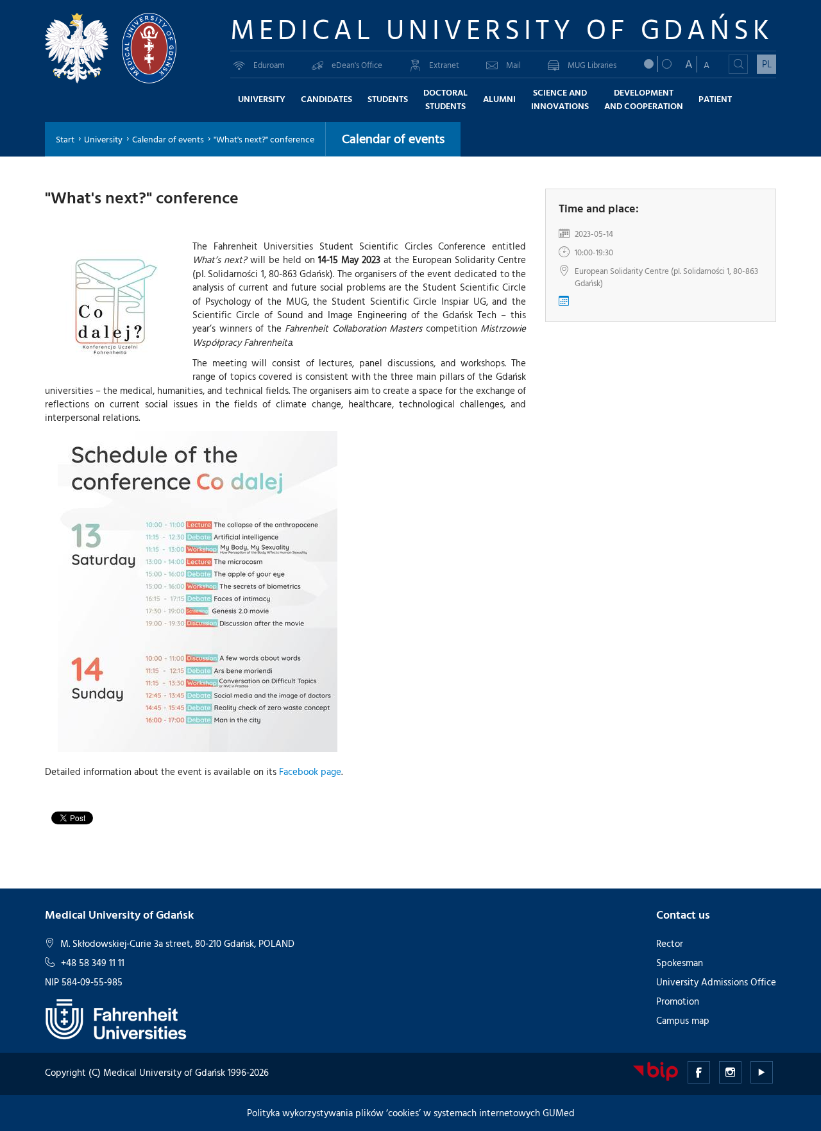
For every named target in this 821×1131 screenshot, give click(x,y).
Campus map (682, 1020)
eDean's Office (357, 64)
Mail (513, 64)
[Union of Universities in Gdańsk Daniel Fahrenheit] (116, 1017)
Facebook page (310, 771)
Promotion (677, 1001)
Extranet (444, 64)
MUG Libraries (592, 64)
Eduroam (269, 64)
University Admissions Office (716, 981)
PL (767, 63)
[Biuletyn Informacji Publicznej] (655, 1070)
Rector (669, 943)
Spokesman (679, 962)
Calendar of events (168, 139)
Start (65, 139)
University (103, 139)
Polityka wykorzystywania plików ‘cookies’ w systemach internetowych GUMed (411, 1112)
